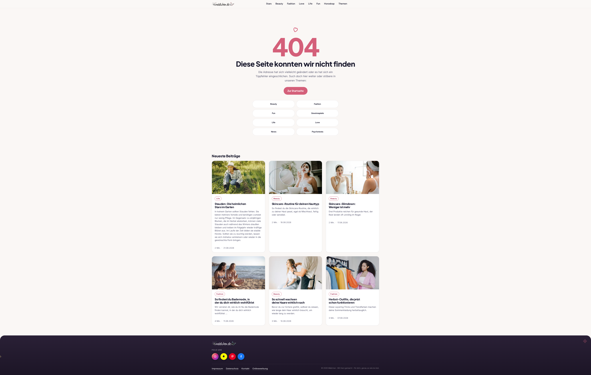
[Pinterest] (232, 356)
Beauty (279, 3)
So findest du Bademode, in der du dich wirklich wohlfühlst (234, 301)
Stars (268, 3)
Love (301, 3)
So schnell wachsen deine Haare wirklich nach (288, 301)
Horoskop (329, 3)
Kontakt (245, 368)
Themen (343, 3)
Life (310, 3)
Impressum (217, 368)
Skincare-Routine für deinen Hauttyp (295, 204)
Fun (318, 3)
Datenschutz (232, 368)
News (273, 131)
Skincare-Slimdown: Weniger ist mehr (342, 205)
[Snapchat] (223, 356)
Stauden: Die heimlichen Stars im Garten (230, 205)
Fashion (291, 3)
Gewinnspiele (317, 113)
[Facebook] (241, 356)
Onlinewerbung (260, 368)
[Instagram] (215, 356)
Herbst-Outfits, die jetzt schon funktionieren (344, 301)
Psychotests (317, 131)
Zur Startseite (295, 90)
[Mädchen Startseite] (223, 4)
